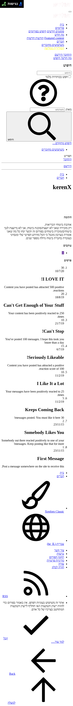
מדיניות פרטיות (55, 560)
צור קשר (59, 550)
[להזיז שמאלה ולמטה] (3, 5)
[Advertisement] (36, 199)
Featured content (54, 38)
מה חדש (59, 34)
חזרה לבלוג (58, 567)
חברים (60, 41)
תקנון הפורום (56, 557)
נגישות (60, 553)
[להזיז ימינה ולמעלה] (5, 3)
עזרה (61, 563)
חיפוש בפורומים (37, 31)
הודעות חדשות (35, 38)
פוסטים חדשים (55, 31)
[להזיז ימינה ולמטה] (5, 5)
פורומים (59, 28)
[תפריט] (70, 11)
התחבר (67, 159)
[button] (43, 105)
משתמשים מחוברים (53, 44)
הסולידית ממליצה (54, 48)
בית (62, 24)
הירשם (68, 166)
